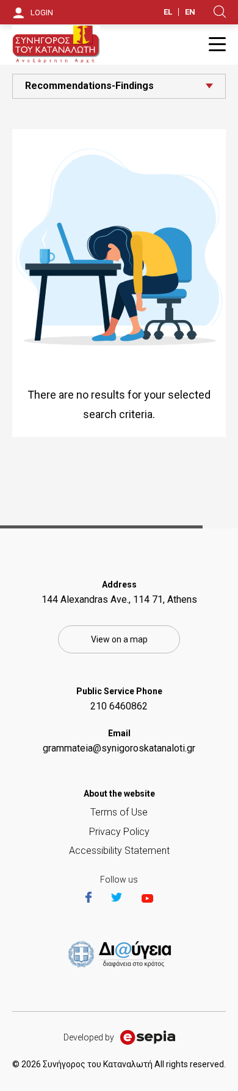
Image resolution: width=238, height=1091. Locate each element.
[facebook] (96, 898)
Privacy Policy (119, 831)
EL (168, 12)
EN (190, 12)
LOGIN (42, 12)
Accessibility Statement (119, 850)
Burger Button (217, 44)
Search (220, 11)
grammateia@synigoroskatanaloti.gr (119, 748)
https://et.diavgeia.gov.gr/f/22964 (122, 955)
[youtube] (147, 898)
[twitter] (125, 898)
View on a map (119, 639)
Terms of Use (119, 812)
